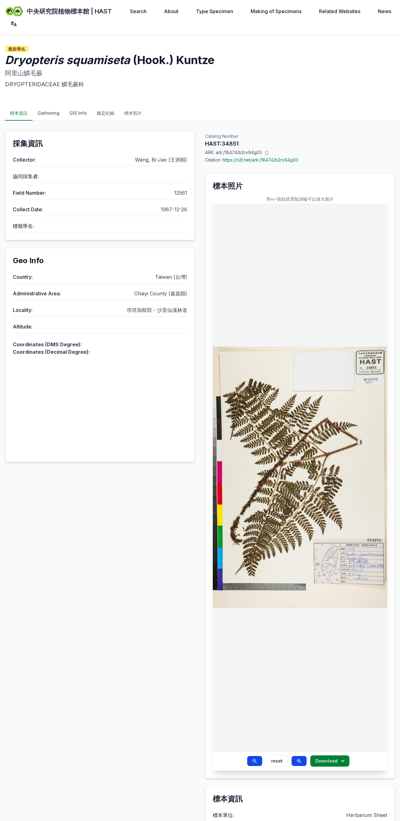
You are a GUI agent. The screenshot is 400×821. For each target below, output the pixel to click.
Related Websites (339, 11)
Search (138, 11)
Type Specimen (214, 11)
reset (276, 760)
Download (326, 760)
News (384, 11)
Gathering (48, 113)
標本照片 (133, 113)
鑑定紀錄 (105, 113)
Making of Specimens (276, 11)
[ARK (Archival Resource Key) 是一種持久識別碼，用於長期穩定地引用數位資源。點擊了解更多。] (266, 152)
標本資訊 (19, 113)
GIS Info (78, 113)
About (171, 11)
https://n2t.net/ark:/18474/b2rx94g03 (260, 160)
